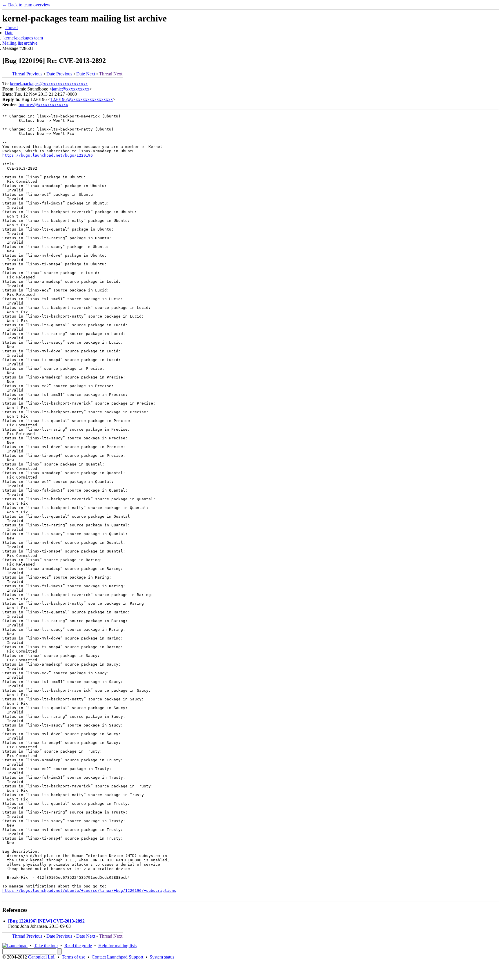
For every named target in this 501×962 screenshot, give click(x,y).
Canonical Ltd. (41, 956)
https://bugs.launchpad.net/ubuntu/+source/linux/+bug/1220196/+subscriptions (89, 890)
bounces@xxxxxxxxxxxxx (43, 104)
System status (162, 956)
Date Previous (59, 73)
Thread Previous (27, 73)
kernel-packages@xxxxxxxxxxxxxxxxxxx (49, 83)
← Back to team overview (26, 4)
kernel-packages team (23, 37)
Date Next (85, 73)
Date (9, 32)
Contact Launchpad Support (117, 956)
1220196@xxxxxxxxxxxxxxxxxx (81, 99)
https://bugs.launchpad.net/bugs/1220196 (47, 155)
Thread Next (110, 73)
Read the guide (78, 945)
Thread (11, 27)
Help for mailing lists (117, 945)
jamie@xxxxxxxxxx (70, 88)
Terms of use (73, 956)
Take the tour (46, 945)
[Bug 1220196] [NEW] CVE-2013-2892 (46, 920)
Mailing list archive (19, 43)
